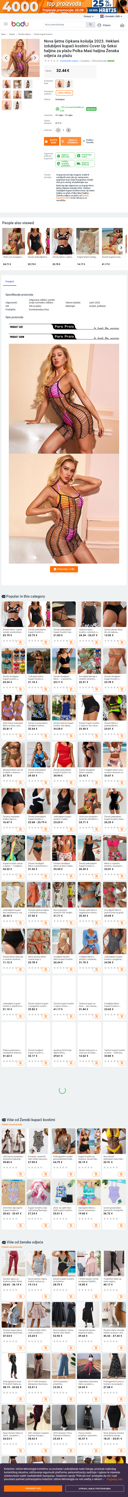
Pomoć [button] (87, 16)
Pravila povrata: (48, 176)
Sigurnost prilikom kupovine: (48, 156)
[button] (6, 24)
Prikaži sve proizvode (12, 1079)
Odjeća (12, 34)
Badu (3, 34)
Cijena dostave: (48, 122)
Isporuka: (48, 115)
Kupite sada (51, 141)
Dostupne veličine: (48, 92)
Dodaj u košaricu (69, 141)
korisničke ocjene (69, 61)
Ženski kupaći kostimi (43, 34)
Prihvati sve (33, 1488)
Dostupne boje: (48, 82)
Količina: (48, 130)
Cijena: (48, 71)
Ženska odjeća (24, 34)
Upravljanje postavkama (95, 1489)
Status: (47, 99)
